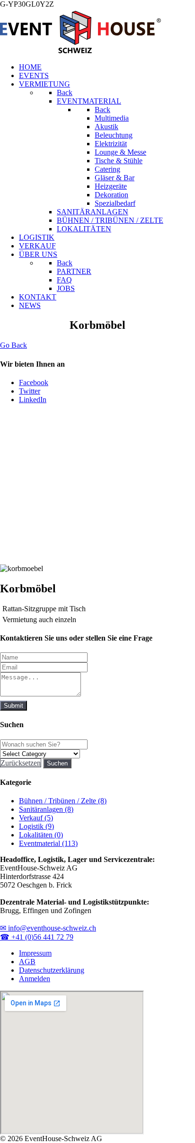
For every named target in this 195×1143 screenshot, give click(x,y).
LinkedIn (32, 400)
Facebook (33, 382)
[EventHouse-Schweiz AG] (80, 51)
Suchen (57, 763)
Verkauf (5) (36, 818)
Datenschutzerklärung (51, 970)
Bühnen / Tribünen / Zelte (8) (62, 801)
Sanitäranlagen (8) (46, 809)
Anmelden (34, 979)
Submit (13, 705)
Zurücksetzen (20, 763)
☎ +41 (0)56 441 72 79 (36, 937)
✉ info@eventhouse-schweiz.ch (48, 928)
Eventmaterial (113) (48, 843)
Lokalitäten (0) (41, 835)
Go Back (13, 345)
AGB (27, 962)
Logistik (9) (36, 826)
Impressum (35, 953)
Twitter (29, 391)
